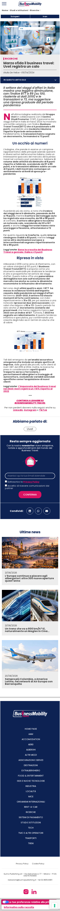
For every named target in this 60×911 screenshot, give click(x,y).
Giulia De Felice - (12, 72)
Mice (30, 796)
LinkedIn (18, 410)
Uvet (30, 429)
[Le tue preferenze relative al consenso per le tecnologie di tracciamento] (55, 906)
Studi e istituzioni (19, 10)
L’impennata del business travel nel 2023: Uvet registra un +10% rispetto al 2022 (29, 389)
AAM (30, 734)
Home (5, 10)
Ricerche (34, 10)
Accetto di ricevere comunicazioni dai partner (27, 487)
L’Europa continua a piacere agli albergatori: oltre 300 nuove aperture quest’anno (29, 578)
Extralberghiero (31, 770)
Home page (31, 728)
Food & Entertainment (31, 775)
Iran (45, 16)
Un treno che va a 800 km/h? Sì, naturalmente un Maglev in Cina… (27, 630)
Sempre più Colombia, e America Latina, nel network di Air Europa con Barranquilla (29, 681)
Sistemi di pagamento (31, 817)
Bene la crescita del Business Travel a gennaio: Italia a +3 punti (27, 251)
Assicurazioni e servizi (30, 760)
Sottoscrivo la (23, 481)
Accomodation (31, 739)
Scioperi (15, 16)
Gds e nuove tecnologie (31, 780)
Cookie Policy (38, 863)
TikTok (43, 410)
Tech (31, 827)
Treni (31, 843)
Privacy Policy (31, 481)
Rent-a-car (30, 806)
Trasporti (30, 838)
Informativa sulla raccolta (19, 907)
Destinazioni (31, 765)
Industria (31, 786)
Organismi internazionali (31, 801)
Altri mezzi (31, 754)
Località (31, 791)
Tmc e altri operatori (30, 832)
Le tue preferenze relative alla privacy (31, 902)
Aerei (30, 744)
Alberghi (31, 749)
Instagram (30, 410)
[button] (55, 80)
